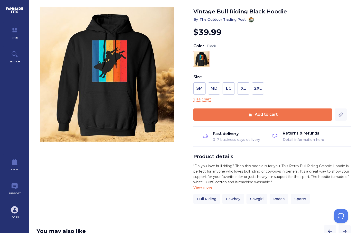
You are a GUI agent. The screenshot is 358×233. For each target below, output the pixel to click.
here (320, 139)
